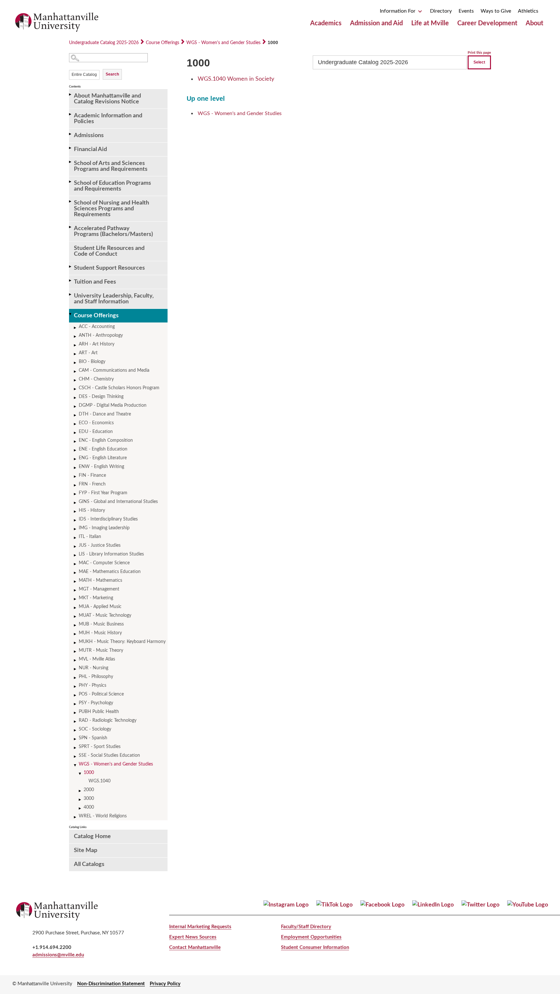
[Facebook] (382, 904)
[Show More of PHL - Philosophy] (75, 677)
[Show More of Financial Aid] (70, 147)
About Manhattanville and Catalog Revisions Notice (107, 99)
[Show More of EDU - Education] (75, 432)
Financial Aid (90, 149)
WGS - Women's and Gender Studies (223, 43)
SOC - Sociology (95, 729)
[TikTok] (334, 904)
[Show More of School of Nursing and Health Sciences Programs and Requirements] (70, 201)
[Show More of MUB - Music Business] (75, 625)
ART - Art (88, 353)
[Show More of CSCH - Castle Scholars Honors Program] (75, 389)
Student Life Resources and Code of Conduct (109, 251)
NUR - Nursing (93, 668)
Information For (398, 11)
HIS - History (92, 510)
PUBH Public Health (99, 711)
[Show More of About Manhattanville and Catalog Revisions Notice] (70, 94)
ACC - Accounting (97, 326)
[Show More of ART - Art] (75, 354)
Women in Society (236, 79)
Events (466, 11)
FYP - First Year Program (103, 493)
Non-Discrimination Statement (111, 983)
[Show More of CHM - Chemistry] (75, 380)
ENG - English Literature (103, 458)
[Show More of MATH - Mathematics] (75, 581)
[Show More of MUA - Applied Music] (75, 607)
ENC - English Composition (106, 440)
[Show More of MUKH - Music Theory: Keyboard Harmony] (75, 642)
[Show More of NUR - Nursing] (75, 669)
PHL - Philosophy (96, 676)
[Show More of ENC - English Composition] (75, 441)
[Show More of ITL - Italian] (75, 537)
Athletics (528, 11)
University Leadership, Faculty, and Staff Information (114, 299)
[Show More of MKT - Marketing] (75, 599)
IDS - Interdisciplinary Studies (108, 519)
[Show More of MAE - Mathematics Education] (75, 572)
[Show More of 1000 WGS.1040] (80, 773)
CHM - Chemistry (96, 379)
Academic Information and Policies (108, 118)
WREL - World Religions (103, 816)
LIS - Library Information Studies (111, 554)
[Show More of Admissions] (70, 134)
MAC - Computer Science (104, 563)
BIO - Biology (92, 361)
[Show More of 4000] (80, 808)
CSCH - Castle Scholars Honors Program (119, 388)
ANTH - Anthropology (101, 335)
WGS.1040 (99, 781)
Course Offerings (162, 43)
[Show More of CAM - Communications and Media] (75, 371)
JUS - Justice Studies (100, 545)
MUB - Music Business (101, 624)
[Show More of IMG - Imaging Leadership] (75, 529)
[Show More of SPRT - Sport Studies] (75, 747)
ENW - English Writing (101, 466)
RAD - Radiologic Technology (107, 720)
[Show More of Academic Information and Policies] (70, 114)
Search (112, 74)
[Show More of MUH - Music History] (75, 634)
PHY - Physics (92, 685)
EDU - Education (96, 431)
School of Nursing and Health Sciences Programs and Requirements (111, 208)
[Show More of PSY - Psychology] (75, 704)
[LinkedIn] (433, 904)
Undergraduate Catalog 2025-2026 (104, 43)
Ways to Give (496, 11)
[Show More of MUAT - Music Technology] (75, 616)
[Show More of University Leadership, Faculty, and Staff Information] (70, 294)
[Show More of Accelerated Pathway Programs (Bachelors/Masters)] (70, 227)
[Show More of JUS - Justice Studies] (75, 546)
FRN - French (92, 484)
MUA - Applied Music (100, 606)
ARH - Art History (96, 344)
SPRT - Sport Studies (100, 746)
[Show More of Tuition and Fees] (70, 280)
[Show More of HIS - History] (75, 511)
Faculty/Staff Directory (306, 926)
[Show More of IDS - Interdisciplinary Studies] (75, 520)
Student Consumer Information (315, 947)
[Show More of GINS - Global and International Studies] (75, 502)
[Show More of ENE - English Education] (75, 450)
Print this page (479, 52)
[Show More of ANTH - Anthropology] (75, 336)
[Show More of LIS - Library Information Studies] (75, 555)
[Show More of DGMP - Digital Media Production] (75, 406)
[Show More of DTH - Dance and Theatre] (75, 415)
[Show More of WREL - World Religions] (75, 817)
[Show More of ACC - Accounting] (75, 327)
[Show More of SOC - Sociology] (75, 730)
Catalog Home (92, 836)
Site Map (85, 850)
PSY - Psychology (96, 703)
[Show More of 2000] (80, 790)
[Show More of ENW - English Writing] (75, 467)
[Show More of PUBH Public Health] (75, 712)
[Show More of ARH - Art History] (75, 345)
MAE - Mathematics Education (110, 571)
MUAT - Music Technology (105, 615)
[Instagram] (286, 904)
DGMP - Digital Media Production (112, 405)
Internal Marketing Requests (200, 926)
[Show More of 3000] (80, 799)
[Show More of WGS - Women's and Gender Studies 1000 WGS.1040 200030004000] (75, 765)
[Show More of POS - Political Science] (75, 695)
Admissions (89, 135)
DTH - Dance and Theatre (105, 414)
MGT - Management (99, 589)
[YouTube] (527, 904)
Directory (441, 11)
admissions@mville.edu (58, 955)
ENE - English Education (103, 449)
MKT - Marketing (96, 598)
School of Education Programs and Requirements (112, 186)
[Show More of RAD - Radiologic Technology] (75, 721)
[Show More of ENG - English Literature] (75, 459)
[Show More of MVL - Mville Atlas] (75, 660)
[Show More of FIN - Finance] (75, 476)
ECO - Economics (96, 423)
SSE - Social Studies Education (109, 755)
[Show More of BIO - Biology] (75, 362)
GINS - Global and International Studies (118, 501)
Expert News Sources (192, 937)
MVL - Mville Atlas (97, 659)
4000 (89, 807)
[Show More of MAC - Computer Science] (75, 564)
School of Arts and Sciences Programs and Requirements (110, 166)
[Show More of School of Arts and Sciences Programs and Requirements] (70, 161)
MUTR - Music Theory (101, 650)
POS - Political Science (101, 694)
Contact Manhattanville (195, 947)
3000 (89, 798)
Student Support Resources (109, 268)
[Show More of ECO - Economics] (75, 424)
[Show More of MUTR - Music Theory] (75, 651)
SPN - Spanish (93, 738)
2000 (89, 790)
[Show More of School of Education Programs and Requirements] (70, 181)
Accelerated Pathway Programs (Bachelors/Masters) (113, 231)
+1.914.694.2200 (51, 947)
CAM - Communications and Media (114, 370)
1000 (89, 772)
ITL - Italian (90, 536)
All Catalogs (89, 864)
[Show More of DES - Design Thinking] (75, 397)
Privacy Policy (165, 983)
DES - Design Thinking (101, 396)
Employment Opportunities (311, 937)
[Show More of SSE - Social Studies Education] (75, 756)
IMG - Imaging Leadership (104, 528)
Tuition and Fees (95, 282)
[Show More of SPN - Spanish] (75, 739)
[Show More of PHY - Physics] (75, 686)
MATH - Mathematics (100, 580)
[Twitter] (480, 904)
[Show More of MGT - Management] (75, 590)
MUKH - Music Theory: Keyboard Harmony (122, 641)
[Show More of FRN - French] (75, 485)
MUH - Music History (100, 633)
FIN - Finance (92, 475)
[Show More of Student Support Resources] (70, 266)
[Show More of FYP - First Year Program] (75, 494)
